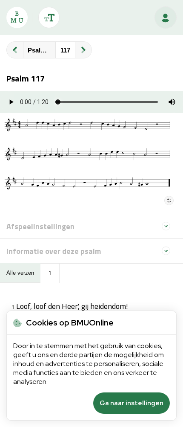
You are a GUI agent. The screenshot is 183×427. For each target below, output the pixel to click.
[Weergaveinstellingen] (49, 17)
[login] (165, 17)
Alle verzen (20, 273)
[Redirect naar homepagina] (17, 17)
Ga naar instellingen (131, 403)
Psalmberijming (41, 50)
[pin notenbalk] (169, 200)
